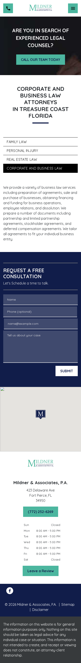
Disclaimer (40, 609)
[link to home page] (40, 8)
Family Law (17, 142)
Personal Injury (22, 150)
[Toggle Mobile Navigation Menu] (73, 8)
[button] (40, 414)
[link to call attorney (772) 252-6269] (8, 8)
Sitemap (68, 604)
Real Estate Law (22, 159)
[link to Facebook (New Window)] (9, 590)
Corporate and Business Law (34, 168)
